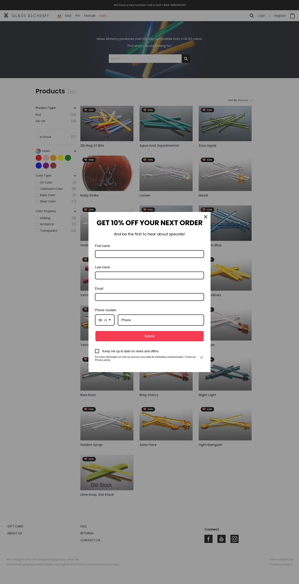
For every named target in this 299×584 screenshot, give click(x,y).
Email (99, 288)
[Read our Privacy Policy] (201, 357)
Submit (149, 336)
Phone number (105, 310)
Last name (102, 267)
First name (102, 246)
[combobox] (105, 320)
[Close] (206, 217)
